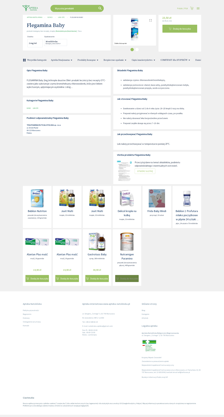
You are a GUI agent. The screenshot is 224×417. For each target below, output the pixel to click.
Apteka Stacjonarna (60, 60)
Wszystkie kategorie (37, 60)
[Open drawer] (198, 8)
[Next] (151, 33)
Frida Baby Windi (156, 211)
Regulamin (27, 314)
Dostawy (26, 318)
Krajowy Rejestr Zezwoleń (152, 357)
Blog (143, 310)
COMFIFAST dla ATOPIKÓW (173, 60)
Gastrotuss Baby (97, 254)
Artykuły (145, 318)
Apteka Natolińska (34, 17)
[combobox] (92, 8)
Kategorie (145, 314)
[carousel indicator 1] (132, 49)
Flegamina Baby (76, 17)
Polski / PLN (182, 8)
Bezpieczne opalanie (114, 60)
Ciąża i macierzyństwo (142, 60)
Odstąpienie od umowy (32, 322)
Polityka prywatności (31, 310)
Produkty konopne (87, 60)
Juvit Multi (67, 211)
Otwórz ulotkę (145, 171)
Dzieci (50, 17)
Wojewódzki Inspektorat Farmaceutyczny (158, 365)
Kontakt (26, 325)
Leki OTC (61, 17)
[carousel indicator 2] (137, 49)
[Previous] (118, 33)
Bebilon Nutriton (37, 211)
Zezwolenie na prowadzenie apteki (155, 361)
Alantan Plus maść (37, 254)
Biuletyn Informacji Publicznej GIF (155, 377)
